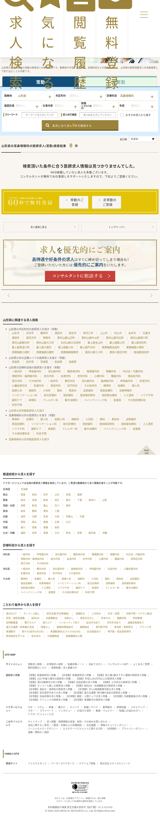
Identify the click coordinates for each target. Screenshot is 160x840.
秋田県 (58, 361)
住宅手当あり (114, 622)
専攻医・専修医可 (123, 627)
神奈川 (92, 500)
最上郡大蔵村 (44, 347)
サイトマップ (35, 721)
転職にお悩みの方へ (129, 710)
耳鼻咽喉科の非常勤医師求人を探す (29, 439)
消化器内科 (54, 371)
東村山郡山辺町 (66, 337)
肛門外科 (72, 385)
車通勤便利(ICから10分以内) (65, 631)
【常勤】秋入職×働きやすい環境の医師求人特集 (121, 675)
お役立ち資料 (84, 710)
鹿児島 (92, 533)
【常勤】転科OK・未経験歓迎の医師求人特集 (98, 685)
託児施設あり (94, 631)
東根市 (16, 337)
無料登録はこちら (37, 667)
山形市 (16, 333)
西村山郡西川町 (139, 337)
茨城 (34, 500)
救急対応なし (87, 618)
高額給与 (80, 613)
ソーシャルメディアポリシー (43, 728)
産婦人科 (17, 390)
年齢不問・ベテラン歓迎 (139, 613)
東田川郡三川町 (94, 352)
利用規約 (112, 728)
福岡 (23, 533)
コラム (40, 707)
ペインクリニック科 (95, 400)
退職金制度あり (136, 622)
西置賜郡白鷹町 (45, 352)
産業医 (117, 400)
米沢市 (30, 333)
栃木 (23, 500)
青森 (23, 494)
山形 (57, 494)
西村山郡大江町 (45, 342)
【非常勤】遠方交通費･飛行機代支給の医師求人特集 (99, 692)
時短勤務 (137, 618)
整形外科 (70, 381)
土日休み (96, 613)
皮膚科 (121, 385)
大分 (57, 533)
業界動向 (107, 707)
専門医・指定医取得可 (119, 631)
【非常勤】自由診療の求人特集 (44, 696)
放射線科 (68, 395)
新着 (51, 707)
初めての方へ (96, 664)
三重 (57, 511)
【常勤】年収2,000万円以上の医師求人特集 (98, 678)
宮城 (68, 494)
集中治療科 (71, 400)
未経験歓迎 (52, 618)
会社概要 (91, 725)
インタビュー (65, 710)
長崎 (45, 533)
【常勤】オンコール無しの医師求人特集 (49, 685)
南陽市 (47, 337)
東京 (68, 500)
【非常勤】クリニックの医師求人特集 (48, 699)
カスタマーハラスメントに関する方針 (83, 728)
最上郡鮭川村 (65, 347)
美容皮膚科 (106, 390)
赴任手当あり (93, 622)
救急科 (72, 390)
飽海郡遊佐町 (141, 352)
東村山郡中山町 (90, 337)
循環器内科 (93, 371)
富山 (45, 505)
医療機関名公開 (74, 636)
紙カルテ (47, 622)
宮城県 (44, 361)
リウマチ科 (146, 395)
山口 (68, 522)
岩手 (45, 494)
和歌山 (69, 516)
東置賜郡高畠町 (111, 347)
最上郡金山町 (95, 342)
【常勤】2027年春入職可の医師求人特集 (49, 678)
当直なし (69, 618)
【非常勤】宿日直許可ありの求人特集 (48, 692)
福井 (68, 505)
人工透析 (129, 395)
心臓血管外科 (19, 385)
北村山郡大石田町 (71, 342)
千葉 (79, 500)
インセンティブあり (69, 622)
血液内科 (66, 376)
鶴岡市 (44, 333)
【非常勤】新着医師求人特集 (76, 675)
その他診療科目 (137, 400)
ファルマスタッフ (37, 763)
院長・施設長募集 (15, 618)
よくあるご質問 (141, 664)
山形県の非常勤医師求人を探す (26, 410)
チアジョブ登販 (87, 763)
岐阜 (23, 511)
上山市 (104, 333)
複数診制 (121, 618)
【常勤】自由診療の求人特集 (82, 682)
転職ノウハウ (91, 707)
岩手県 (30, 361)
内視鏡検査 (53, 636)
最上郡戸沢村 (87, 347)
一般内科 (17, 371)
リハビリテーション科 (24, 395)
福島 (79, 494)
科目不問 (17, 404)
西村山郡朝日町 (21, 342)
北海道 (24, 489)
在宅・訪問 (113, 613)
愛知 (45, 511)
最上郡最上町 (117, 342)
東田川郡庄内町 (118, 352)
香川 (23, 527)
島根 (45, 522)
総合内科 (49, 376)
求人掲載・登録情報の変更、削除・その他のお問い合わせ (77, 721)
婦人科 (136, 385)
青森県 (16, 361)
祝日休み (36, 636)
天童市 (146, 333)
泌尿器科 (88, 390)
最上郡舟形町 (139, 342)
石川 (57, 505)
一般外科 (53, 381)
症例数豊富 (12, 622)
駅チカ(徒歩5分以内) (33, 631)
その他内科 (35, 381)
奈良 (45, 516)
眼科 (59, 390)
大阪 (57, 516)
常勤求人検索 (35, 664)
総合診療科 (50, 395)
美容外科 (56, 385)
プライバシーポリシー (133, 728)
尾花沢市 (31, 337)
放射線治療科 (109, 395)
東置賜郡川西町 (135, 347)
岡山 (34, 522)
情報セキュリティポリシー (114, 725)
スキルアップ (138, 707)
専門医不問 (102, 627)
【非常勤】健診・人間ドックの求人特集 (86, 696)
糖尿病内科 (73, 371)
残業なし (45, 627)
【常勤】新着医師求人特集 (42, 675)
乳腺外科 (39, 385)
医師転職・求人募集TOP (64, 667)
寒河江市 (88, 333)
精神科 (107, 385)
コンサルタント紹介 (118, 664)
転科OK (35, 618)
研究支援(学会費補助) (57, 613)
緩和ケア (17, 400)
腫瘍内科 (116, 376)
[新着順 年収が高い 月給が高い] (143, 139)
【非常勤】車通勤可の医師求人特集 (91, 699)
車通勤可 (10, 631)
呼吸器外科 (126, 381)
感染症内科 (134, 376)
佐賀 (34, 533)
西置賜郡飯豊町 (69, 352)
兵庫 (82, 516)
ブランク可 (145, 627)
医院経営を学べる (15, 636)
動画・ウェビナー (105, 710)
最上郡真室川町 (21, 347)
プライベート (47, 710)
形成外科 (145, 381)
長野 (23, 505)
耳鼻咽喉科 (125, 390)
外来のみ (105, 618)
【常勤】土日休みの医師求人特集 (119, 682)
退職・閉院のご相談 (38, 732)
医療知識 (121, 707)
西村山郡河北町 (115, 337)
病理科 (32, 400)
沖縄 (104, 533)
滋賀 (23, 516)
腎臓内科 (111, 371)
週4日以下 (11, 613)
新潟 (34, 505)
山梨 (104, 500)
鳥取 (23, 522)
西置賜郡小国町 (21, 352)
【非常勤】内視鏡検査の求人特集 (129, 696)
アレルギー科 (50, 400)
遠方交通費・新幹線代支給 (20, 627)
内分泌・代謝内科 (133, 371)
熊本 (68, 533)
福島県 (72, 361)
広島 (57, 522)
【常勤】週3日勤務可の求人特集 (45, 682)
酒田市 (58, 333)
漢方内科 (17, 381)
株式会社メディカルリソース (115, 763)
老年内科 (82, 376)
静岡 (34, 511)
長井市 (132, 333)
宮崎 (79, 533)
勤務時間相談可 (65, 627)
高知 (57, 527)
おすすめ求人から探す (138, 115)
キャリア (74, 707)
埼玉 (57, 500)
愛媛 (45, 527)
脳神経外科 (107, 381)
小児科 (47, 390)
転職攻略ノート (76, 664)
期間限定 (84, 627)
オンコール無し (31, 613)
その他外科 (90, 385)
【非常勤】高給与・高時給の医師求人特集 (50, 689)
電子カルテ (30, 622)
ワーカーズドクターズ (62, 763)
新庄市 (72, 333)
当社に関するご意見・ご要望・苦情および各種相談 (55, 725)
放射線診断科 (87, 395)
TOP (30, 707)
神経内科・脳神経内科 (24, 376)
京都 (34, 516)
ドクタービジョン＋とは (41, 714)
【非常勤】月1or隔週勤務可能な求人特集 (99, 689)
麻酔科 (32, 390)
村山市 (118, 333)
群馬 (45, 500)
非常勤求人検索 (55, 664)
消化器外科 (88, 381)
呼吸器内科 (35, 371)
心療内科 (99, 376)
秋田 (34, 494)
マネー (31, 710)
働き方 (61, 707)
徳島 (34, 527)
